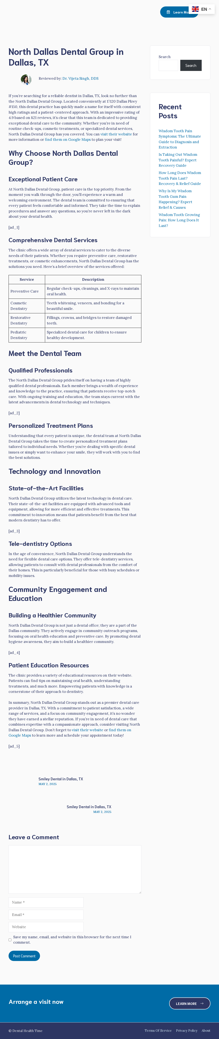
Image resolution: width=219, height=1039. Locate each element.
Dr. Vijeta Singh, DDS (80, 78)
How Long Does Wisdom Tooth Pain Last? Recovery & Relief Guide (180, 178)
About (206, 1030)
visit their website (116, 134)
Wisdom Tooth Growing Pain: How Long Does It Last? (179, 220)
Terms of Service (158, 1030)
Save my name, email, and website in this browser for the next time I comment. (72, 940)
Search (165, 56)
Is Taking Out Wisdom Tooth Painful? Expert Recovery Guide (178, 160)
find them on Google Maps (68, 139)
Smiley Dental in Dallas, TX (60, 778)
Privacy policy (186, 1030)
